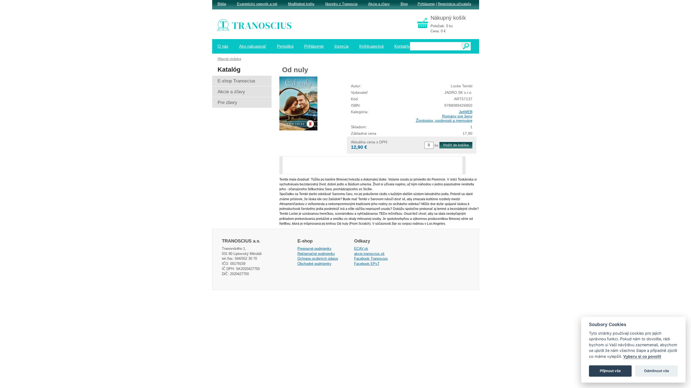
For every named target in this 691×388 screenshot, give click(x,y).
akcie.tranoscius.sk (369, 254)
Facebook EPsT (367, 264)
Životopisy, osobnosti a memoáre (444, 120)
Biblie (222, 4)
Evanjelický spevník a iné (257, 4)
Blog (404, 4)
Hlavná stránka (229, 59)
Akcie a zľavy (379, 4)
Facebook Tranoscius (371, 259)
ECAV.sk (361, 249)
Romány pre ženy (457, 116)
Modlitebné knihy (301, 4)
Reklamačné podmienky (316, 254)
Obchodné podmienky (314, 264)
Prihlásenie (426, 4)
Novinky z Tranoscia (341, 4)
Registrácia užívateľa (454, 4)
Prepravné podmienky (314, 249)
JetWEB (465, 112)
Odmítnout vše (656, 371)
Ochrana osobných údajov (317, 259)
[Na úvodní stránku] (258, 26)
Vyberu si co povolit (642, 356)
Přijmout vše (610, 371)
